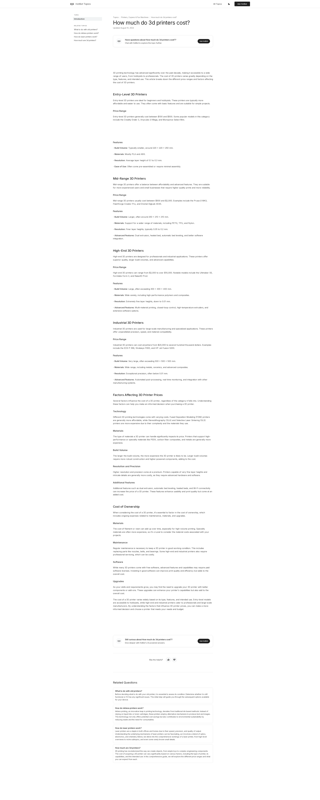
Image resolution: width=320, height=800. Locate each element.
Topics (116, 17)
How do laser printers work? (85, 37)
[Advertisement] (163, 58)
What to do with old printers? (86, 29)
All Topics (217, 4)
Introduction (79, 19)
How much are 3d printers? (85, 40)
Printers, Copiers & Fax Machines (134, 17)
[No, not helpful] (174, 659)
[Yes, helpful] (168, 659)
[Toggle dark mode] (229, 3)
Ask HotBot (242, 4)
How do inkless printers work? (86, 33)
